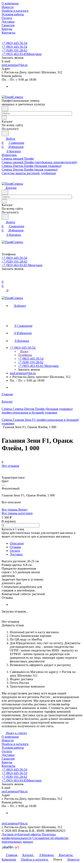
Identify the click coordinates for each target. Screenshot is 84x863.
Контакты (8, 766)
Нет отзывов (10, 465)
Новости (8, 740)
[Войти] (3, 277)
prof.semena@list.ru (15, 65)
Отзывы (15, 547)
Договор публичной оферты (21, 834)
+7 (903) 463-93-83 (22, 54)
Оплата (15, 550)
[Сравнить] (4, 474)
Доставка (16, 554)
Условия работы (13, 747)
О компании (10, 736)
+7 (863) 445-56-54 (14, 43)
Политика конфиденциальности (29, 836)
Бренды (7, 762)
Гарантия (8, 758)
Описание (17, 543)
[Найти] (5, 133)
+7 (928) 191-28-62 (14, 50)
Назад (23, 351)
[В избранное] (3, 470)
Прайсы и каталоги (15, 744)
